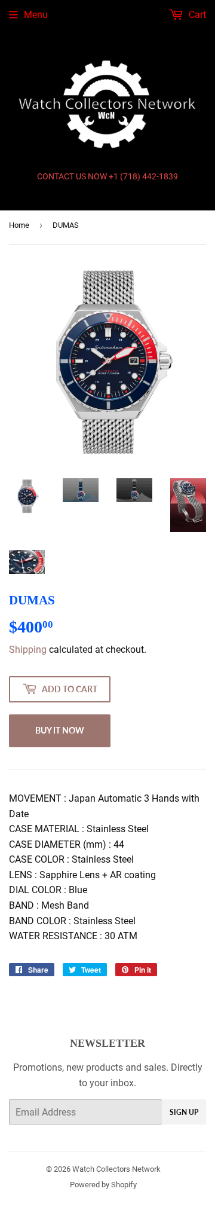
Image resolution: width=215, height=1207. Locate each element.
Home (19, 225)
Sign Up (184, 1112)
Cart (196, 14)
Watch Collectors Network (116, 1169)
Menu (36, 14)
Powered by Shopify (103, 1184)
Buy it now (59, 730)
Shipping (28, 649)
